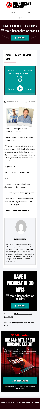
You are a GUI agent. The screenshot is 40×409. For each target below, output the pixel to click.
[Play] (20, 88)
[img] (20, 80)
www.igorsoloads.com (14, 254)
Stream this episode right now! (16, 210)
